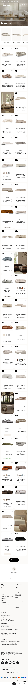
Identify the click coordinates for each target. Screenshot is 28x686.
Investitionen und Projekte (7, 596)
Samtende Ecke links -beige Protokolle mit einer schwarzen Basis (21, 409)
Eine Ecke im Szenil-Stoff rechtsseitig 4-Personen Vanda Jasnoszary (20, 153)
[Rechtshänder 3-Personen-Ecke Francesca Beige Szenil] (20, 376)
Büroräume (3, 598)
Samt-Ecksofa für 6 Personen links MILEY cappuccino (20, 431)
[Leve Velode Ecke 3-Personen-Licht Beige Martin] (20, 236)
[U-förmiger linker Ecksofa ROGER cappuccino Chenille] (20, 468)
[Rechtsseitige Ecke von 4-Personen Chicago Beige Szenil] (20, 305)
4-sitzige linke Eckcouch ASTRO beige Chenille (7, 177)
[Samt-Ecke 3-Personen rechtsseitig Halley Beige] (7, 76)
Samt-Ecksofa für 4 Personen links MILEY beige (20, 176)
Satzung (16, 597)
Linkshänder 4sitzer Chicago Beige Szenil (20, 199)
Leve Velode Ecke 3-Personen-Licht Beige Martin (20, 247)
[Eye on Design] (7, 5)
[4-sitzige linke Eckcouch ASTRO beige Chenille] (7, 165)
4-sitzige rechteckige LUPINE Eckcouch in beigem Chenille (7, 200)
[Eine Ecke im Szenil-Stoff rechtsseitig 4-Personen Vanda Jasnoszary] (20, 142)
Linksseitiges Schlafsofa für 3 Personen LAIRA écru (20, 502)
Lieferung (17, 592)
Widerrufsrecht (3, 672)
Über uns (3, 587)
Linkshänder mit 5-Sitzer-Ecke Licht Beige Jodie (7, 153)
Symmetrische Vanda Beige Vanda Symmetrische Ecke (7, 247)
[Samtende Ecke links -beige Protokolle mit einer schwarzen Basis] (20, 398)
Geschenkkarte (18, 604)
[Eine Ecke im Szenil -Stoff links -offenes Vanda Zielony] (7, 443)
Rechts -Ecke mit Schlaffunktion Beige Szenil (20, 131)
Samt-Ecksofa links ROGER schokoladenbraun (7, 505)
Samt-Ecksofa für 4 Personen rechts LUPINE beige (7, 527)
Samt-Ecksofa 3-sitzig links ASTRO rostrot (7, 480)
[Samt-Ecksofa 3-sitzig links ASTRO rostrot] (7, 468)
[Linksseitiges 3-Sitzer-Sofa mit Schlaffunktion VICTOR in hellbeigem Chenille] (20, 351)
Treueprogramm (18, 599)
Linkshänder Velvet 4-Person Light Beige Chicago (21, 109)
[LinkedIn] (17, 662)
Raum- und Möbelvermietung (5, 603)
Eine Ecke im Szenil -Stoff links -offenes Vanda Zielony (7, 454)
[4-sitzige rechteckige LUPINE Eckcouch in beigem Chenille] (7, 189)
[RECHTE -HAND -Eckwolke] (7, 538)
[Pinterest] (14, 662)
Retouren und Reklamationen (18, 595)
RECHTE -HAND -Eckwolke (7, 548)
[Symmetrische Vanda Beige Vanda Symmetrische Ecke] (7, 236)
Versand (20, 672)
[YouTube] (10, 662)
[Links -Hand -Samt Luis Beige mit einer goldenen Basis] (7, 120)
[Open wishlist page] (22, 5)
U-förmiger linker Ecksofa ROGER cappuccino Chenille (20, 480)
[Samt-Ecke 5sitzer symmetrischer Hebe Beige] (20, 212)
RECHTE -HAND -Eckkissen (7, 291)
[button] (1, 5)
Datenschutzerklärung (11, 672)
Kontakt (16, 587)
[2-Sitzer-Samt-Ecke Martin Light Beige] (7, 305)
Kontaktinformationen (5, 674)
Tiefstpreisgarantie (19, 602)
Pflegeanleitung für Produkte (19, 606)
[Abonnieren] (25, 647)
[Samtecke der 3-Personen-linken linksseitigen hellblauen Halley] (7, 258)
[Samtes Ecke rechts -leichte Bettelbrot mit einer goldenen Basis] (20, 76)
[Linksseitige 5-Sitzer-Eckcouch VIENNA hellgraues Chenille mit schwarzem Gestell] (20, 443)
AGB (17, 672)
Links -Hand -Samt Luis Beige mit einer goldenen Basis (7, 131)
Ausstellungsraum (5, 590)
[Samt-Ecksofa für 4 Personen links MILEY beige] (20, 165)
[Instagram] (6, 662)
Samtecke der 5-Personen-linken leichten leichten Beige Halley (7, 64)
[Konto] (24, 683)
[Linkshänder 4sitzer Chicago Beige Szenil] (20, 189)
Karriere (2, 600)
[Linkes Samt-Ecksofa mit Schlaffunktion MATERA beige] (20, 280)
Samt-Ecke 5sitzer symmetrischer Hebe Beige (20, 222)
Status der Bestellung (19, 590)
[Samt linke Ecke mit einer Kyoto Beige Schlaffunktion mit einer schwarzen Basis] (20, 53)
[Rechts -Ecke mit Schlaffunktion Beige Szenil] (20, 120)
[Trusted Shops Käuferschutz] (3, 653)
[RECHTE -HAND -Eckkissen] (7, 280)
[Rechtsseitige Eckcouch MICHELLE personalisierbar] (7, 212)
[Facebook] (2, 662)
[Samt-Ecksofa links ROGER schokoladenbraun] (7, 492)
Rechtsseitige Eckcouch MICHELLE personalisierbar (7, 222)
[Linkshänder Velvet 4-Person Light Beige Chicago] (20, 98)
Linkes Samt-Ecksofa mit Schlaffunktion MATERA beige (20, 293)
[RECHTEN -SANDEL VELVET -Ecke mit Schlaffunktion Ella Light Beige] (20, 327)
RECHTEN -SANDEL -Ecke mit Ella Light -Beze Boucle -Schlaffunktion (7, 387)
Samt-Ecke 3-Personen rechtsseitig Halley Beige (7, 86)
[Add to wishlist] (12, 49)
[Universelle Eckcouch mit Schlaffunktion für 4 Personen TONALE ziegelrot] (7, 327)
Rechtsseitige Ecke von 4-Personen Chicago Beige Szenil (21, 316)
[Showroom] (24, 5)
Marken (2, 594)
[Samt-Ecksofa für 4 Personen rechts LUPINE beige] (7, 516)
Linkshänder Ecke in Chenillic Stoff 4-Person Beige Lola (7, 362)
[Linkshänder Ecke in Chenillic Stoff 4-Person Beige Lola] (7, 351)
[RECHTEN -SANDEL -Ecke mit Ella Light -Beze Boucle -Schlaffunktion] (7, 376)
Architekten (3, 592)
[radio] (4, 173)
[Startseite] (8, 683)
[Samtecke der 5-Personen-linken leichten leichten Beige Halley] (7, 53)
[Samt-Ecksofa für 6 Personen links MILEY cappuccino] (20, 420)
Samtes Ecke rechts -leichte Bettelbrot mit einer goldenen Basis (20, 86)
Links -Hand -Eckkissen (7, 430)
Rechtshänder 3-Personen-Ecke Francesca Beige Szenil (21, 387)
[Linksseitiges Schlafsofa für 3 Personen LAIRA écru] (20, 492)
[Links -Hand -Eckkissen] (7, 420)
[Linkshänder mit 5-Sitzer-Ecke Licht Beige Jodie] (7, 142)
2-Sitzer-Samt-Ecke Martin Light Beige (7, 315)
